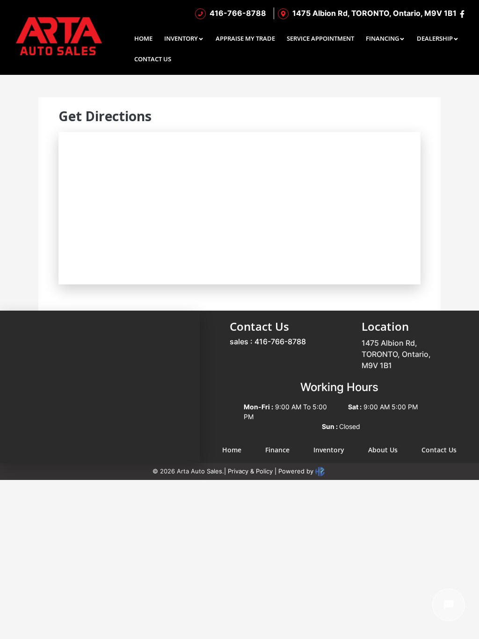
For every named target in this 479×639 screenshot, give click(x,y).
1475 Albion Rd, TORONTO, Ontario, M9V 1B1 (396, 354)
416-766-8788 (280, 341)
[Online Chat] (448, 604)
